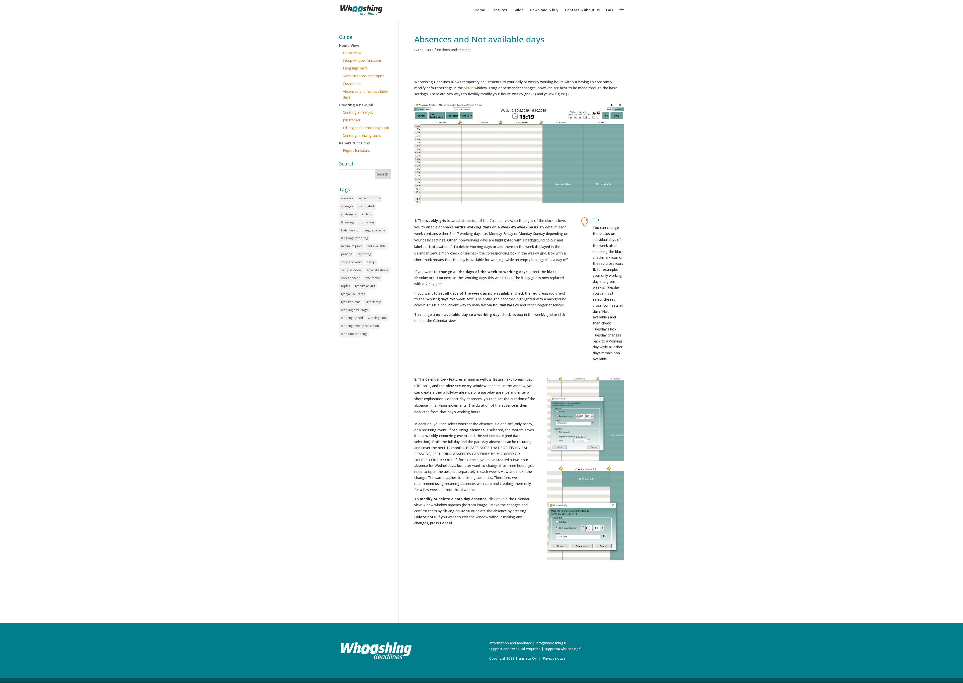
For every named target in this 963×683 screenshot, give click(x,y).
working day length (355, 310)
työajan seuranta (353, 294)
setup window (351, 270)
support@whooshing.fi (563, 648)
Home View (349, 45)
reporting (364, 254)
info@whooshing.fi (551, 643)
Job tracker (351, 120)
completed (366, 206)
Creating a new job (356, 105)
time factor (372, 278)
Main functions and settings (448, 49)
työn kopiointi (351, 302)
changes (347, 206)
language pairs (374, 230)
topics (345, 286)
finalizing (347, 222)
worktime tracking (354, 334)
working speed (352, 318)
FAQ (609, 10)
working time (377, 318)
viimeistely (373, 302)
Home (480, 10)
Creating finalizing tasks (362, 135)
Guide (518, 10)
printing (346, 254)
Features (499, 10)
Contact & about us (582, 10)
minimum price (351, 246)
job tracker (366, 222)
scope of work (351, 262)
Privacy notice (554, 658)
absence (347, 198)
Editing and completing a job (366, 127)
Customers (352, 83)
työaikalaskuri (365, 286)
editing (367, 214)
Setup (468, 88)
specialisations (377, 270)
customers (349, 214)
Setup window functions (362, 60)
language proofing (354, 238)
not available (376, 246)
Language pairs (355, 68)
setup (371, 262)
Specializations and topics (363, 75)
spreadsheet (350, 278)
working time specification (360, 326)
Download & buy (544, 10)
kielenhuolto (350, 230)
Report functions (354, 143)
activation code (369, 198)
